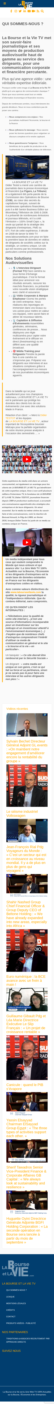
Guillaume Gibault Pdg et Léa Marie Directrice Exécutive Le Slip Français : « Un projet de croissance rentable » (26, 1021)
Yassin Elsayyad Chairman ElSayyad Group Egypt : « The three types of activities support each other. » (26, 1126)
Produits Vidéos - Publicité (21, 1321)
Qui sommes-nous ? (16, 1287)
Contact (11, 1314)
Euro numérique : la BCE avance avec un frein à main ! (26, 978)
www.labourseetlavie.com (26, 589)
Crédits (10, 1307)
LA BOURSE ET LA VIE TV (24, 418)
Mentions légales (16, 1301)
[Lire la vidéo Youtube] (27, 457)
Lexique (10, 1294)
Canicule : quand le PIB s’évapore (24, 1084)
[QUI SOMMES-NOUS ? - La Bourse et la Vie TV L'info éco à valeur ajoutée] (26, 3)
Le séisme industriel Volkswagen (22, 811)
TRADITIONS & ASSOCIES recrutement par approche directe (28, 1338)
